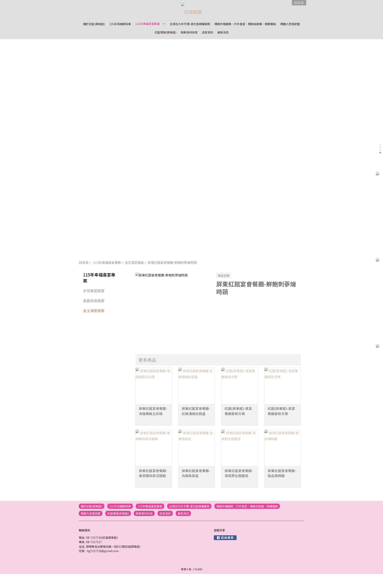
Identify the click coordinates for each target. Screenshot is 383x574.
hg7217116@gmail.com (103, 551)
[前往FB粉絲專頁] (225, 537)
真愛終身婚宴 (94, 300)
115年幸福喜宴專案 (107, 262)
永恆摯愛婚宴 (94, 290)
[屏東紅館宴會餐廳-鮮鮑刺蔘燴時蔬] (172, 310)
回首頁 (84, 262)
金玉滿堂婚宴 (134, 262)
